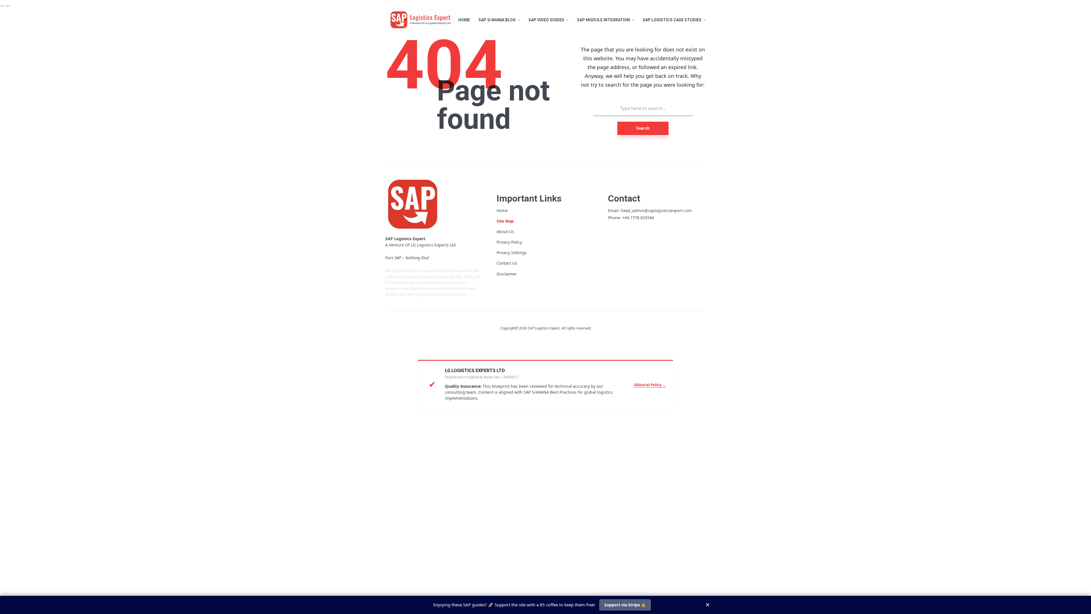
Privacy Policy (509, 242)
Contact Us (507, 263)
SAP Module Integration (603, 20)
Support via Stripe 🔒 (625, 604)
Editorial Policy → (650, 384)
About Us (505, 231)
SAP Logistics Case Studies (672, 20)
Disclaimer (507, 274)
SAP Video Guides (546, 20)
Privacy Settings (512, 252)
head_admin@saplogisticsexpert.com (656, 210)
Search (642, 128)
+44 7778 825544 (638, 217)
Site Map (505, 221)
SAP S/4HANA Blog (497, 20)
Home (464, 20)
